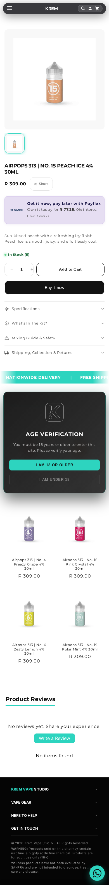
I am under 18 (54, 479)
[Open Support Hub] (97, 873)
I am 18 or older (54, 465)
